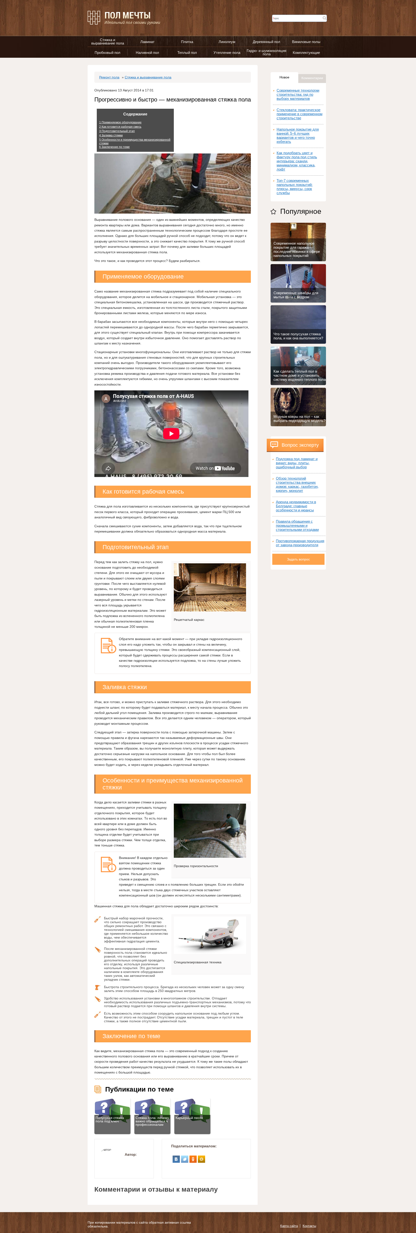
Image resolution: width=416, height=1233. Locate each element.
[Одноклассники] (193, 1157)
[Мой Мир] (201, 1157)
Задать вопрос (298, 559)
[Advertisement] (298, 642)
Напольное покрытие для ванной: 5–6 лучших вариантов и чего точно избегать (298, 135)
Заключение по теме (114, 147)
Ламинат (147, 42)
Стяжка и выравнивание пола (107, 41)
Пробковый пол (107, 53)
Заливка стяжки (111, 135)
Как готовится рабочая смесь (120, 126)
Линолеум (227, 42)
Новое (284, 77)
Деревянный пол (266, 42)
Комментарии (312, 78)
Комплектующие (306, 53)
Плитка (187, 42)
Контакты (309, 1226)
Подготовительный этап (117, 131)
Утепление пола (227, 53)
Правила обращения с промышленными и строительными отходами (297, 525)
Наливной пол (147, 53)
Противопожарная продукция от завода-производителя (300, 543)
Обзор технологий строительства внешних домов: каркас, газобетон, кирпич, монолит (297, 484)
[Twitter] (185, 1157)
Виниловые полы (306, 42)
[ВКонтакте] (176, 1157)
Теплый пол (187, 53)
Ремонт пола (109, 77)
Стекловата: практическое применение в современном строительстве (299, 114)
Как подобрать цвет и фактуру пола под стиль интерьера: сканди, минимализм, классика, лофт (297, 161)
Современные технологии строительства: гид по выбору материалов (298, 94)
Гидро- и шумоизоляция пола (266, 52)
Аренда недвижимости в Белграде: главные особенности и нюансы (296, 506)
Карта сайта (289, 1226)
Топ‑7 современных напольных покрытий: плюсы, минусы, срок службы (294, 186)
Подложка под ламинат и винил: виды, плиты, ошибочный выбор (297, 463)
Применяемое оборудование (120, 122)
